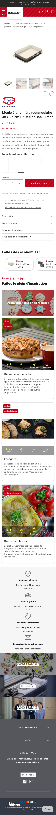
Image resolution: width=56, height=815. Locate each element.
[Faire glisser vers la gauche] (45, 93)
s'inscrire (28, 775)
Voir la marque (8, 128)
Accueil (7, 23)
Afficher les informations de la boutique (23, 207)
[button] (3, 12)
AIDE (28, 740)
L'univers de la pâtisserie (22, 23)
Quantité (5, 177)
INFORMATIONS (28, 727)
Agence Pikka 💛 (28, 810)
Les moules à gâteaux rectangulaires (27, 27)
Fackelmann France (16, 807)
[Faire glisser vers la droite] (51, 93)
